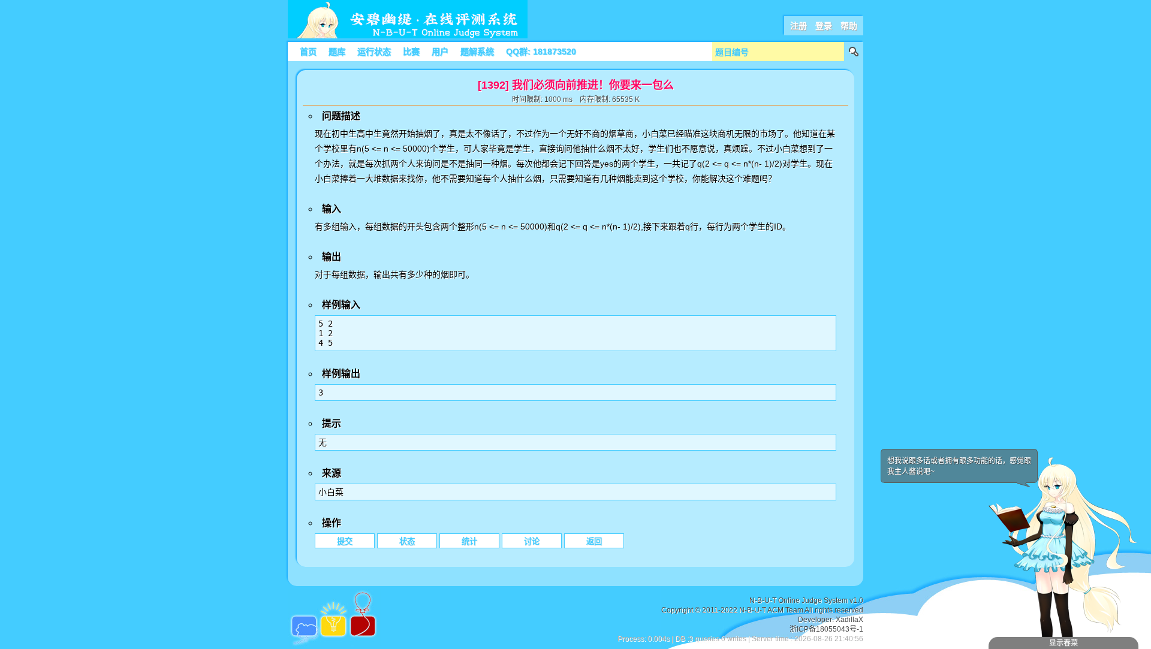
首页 (308, 51)
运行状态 (374, 51)
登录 (823, 26)
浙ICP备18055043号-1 (826, 629)
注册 (798, 26)
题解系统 (477, 51)
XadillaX (849, 619)
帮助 (848, 26)
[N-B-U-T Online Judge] (408, 36)
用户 (440, 51)
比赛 (411, 51)
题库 (337, 51)
